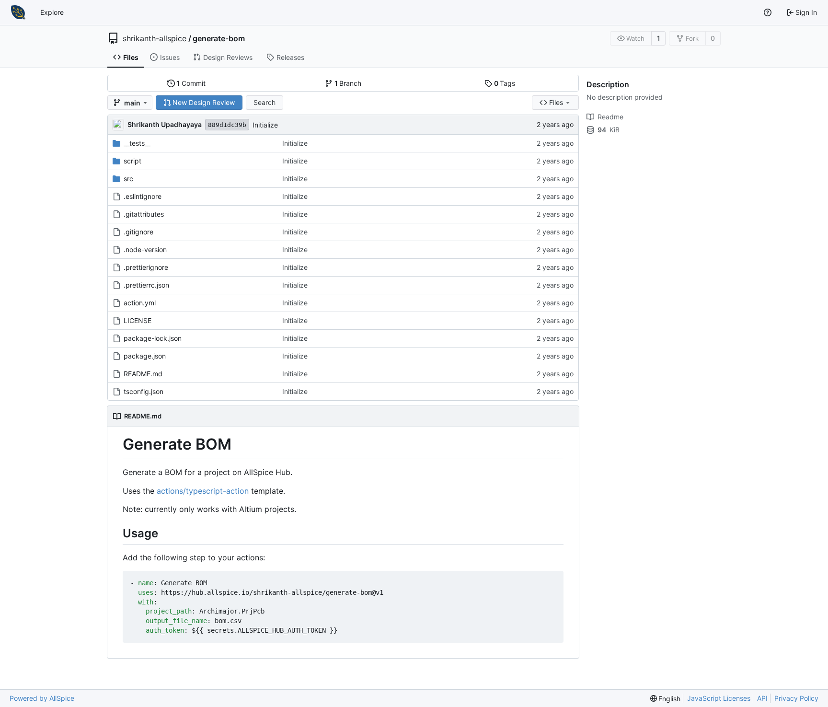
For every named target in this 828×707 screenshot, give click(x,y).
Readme (610, 117)
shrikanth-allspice (154, 38)
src (128, 178)
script (132, 161)
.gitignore (138, 232)
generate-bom (219, 38)
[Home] (18, 12)
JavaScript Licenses (718, 698)
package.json (145, 356)
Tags (505, 83)
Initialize (265, 125)
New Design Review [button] (203, 102)
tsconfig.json (143, 391)
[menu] (665, 699)
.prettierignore (146, 267)
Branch (348, 83)
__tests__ (137, 143)
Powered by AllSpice (42, 698)
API (762, 698)
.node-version (145, 249)
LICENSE (137, 320)
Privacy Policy (796, 698)
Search (264, 102)
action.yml (140, 303)
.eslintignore (142, 196)
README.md (143, 374)
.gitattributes (144, 214)
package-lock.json (153, 338)
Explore (52, 12)
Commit (191, 83)
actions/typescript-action (203, 491)
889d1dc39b (227, 124)
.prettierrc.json (146, 285)
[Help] (768, 12)
